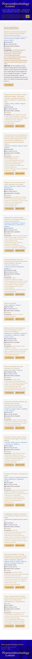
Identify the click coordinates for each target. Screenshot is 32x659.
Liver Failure (23, 423)
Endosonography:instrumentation (13, 281)
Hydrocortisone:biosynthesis (12, 349)
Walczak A (13, 563)
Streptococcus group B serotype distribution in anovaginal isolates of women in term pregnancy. (15, 219)
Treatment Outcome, (18, 623)
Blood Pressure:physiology (10, 159)
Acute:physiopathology (10, 425)
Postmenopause (8, 284)
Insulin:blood (7, 539)
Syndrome (7, 500)
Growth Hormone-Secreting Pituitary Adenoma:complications (16, 615)
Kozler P (14, 370)
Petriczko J (7, 563)
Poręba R (18, 186)
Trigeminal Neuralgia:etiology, (12, 122)
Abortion (14, 530)
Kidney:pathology (14, 618)
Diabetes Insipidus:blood (11, 492)
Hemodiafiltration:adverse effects (18, 421)
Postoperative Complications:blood (14, 497)
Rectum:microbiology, (20, 247)
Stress (22, 353)
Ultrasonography (9, 288)
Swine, (19, 425)
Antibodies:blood (9, 535)
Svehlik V (17, 103)
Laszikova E (7, 409)
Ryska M (11, 410)
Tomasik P (7, 442)
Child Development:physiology (12, 576)
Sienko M (6, 559)
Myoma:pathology (14, 457)
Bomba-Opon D (15, 442)
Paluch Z (18, 305)
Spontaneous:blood (9, 532)
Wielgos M (7, 268)
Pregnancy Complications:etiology (13, 458)
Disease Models (21, 420)
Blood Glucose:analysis (11, 157)
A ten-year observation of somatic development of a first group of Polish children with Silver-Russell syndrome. (15, 556)
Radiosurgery (24, 118)
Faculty (18, 346)
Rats (17, 388)
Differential (7, 493)
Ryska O (19, 409)
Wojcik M (11, 477)
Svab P (25, 146)
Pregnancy (24, 169)
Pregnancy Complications (11, 244)
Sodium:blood (20, 498)
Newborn (10, 239)
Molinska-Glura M (18, 519)
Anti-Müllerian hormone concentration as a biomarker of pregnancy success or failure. (16, 515)
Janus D (6, 477)
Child (16, 576)
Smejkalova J (16, 333)
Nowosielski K (15, 223)
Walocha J (12, 186)
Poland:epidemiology (10, 242)
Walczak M (20, 563)
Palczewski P (9, 444)
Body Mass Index (9, 576)
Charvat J (14, 146)
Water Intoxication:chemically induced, (14, 390)
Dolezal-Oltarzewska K (21, 477)
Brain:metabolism (20, 381)
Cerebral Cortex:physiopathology (13, 383)
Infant (6, 239)
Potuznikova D (8, 335)
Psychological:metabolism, (11, 354)
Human (15, 579)
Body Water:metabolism (12, 380)
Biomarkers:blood (19, 535)
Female (6, 116)
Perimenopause (21, 283)
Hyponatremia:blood (22, 493)
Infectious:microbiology (10, 246)
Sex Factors (17, 353)
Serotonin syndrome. (10, 303)
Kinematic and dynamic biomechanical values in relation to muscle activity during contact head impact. (15, 33)
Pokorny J (19, 370)
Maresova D (7, 370)
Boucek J (11, 38)
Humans (6, 58)
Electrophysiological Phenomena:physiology (14, 385)
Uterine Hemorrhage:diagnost (15, 290)
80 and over (22, 114)
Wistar (24, 388)
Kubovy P (6, 40)
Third (11, 247)
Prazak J (14, 409)
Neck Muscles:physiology (19, 60)
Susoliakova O (8, 333)
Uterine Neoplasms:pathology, (12, 461)
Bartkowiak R (20, 267)
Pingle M (22, 103)
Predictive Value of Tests (19, 539)
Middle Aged (16, 118)
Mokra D (20, 146)
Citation (7, 48)
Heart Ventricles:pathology (10, 168)
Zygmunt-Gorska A (9, 561)
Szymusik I (13, 267)
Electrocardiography (9, 165)
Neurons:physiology (9, 388)
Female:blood (23, 537)
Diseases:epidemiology (10, 241)
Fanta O (6, 38)
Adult (10, 52)
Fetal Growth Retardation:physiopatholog (12, 583)
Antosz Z (6, 186)
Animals (14, 379)
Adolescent (15, 235)
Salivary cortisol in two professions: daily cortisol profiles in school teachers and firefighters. (14, 329)
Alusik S (6, 305)
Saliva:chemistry (8, 353)
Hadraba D (17, 38)
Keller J (12, 103)
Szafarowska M (8, 519)
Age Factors (22, 532)
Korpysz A (23, 561)
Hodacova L (16, 335)
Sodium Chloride (18, 284)
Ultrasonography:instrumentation (13, 286)
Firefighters (7, 348)
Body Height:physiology (21, 574)
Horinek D (7, 105)
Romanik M (7, 223)
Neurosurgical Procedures (11, 621)
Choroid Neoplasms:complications (15, 199)
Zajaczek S (20, 559)
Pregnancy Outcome (16, 540)
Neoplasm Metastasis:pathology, (11, 204)
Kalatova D (12, 305)
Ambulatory (7, 60)
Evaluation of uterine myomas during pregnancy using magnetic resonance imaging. (15, 438)
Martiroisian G (20, 224)
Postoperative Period (10, 498)
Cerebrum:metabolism (22, 490)
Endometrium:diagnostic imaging (13, 279)
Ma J (5, 603)
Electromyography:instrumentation (15, 57)
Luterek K (7, 267)
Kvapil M (6, 147)
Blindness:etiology (21, 197)
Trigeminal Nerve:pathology (13, 120)
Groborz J (7, 226)
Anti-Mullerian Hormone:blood (12, 534)
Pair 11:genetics (22, 579)
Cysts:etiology (16, 613)
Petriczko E (13, 559)
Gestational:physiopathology (12, 163)
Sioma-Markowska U (10, 224)
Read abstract (9, 85)
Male (11, 58)
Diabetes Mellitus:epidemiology (16, 236)
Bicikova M (24, 333)
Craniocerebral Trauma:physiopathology (12, 54)
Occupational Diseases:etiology (16, 351)
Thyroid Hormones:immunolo (15, 541)
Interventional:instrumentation (12, 289)
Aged (13, 114)
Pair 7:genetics (22, 581)
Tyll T (7, 410)
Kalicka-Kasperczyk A (10, 479)
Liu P (9, 603)
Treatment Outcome (10, 119)
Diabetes (20, 162)
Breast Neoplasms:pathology (12, 199)
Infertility (16, 537)
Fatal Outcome (23, 200)
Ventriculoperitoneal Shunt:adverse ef (13, 501)
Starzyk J (6, 481)
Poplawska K (20, 479)
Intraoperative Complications (12, 495)
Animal (11, 384)
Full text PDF (20, 126)
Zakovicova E (8, 146)
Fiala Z (12, 337)
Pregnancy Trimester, (10, 170)
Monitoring (16, 58)
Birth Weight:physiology (13, 573)
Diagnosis (21, 492)
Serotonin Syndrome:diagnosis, (13, 315)
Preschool (25, 577)
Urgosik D (7, 103)
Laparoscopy (8, 455)
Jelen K (11, 40)
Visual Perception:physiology (13, 62)
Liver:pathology (8, 619)
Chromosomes (8, 579)
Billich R (23, 38)
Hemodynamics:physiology (11, 423)
